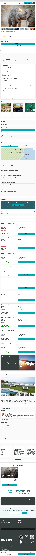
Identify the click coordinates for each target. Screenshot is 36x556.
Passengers (3, 215)
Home (1, 31)
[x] (4, 540)
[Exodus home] (3, 3)
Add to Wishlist (18, 45)
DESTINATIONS (20, 522)
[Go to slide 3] (12, 394)
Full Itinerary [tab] (26, 145)
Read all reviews (18, 459)
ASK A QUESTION (27, 3)
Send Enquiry (18, 129)
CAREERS (19, 524)
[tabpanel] (18, 171)
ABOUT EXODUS (3, 524)
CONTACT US (3, 520)
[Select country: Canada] (28, 1)
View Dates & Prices (18, 43)
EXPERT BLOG (20, 520)
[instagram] (6, 540)
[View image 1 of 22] (3, 29)
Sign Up (24, 513)
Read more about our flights (18, 207)
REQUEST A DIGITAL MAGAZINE (5, 522)
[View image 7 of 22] (32, 29)
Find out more (30, 92)
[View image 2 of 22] (7, 29)
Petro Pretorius (7, 413)
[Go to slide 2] (7, 394)
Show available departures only (7, 213)
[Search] (19, 3)
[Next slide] (34, 110)
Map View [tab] (9, 145)
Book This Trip (29, 233)
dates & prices (26, 554)
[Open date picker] (34, 211)
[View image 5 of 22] (22, 29)
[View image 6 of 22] (27, 29)
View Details (5, 368)
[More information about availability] (4, 229)
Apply (18, 219)
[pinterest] (9, 540)
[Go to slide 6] (27, 394)
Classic (8, 71)
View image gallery (32, 26)
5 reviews (9, 36)
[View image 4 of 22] (17, 29)
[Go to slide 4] (17, 394)
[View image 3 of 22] (12, 29)
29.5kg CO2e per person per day (12, 78)
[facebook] (2, 540)
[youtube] (11, 540)
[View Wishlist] (21, 3)
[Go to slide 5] (22, 394)
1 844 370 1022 (22, 3)
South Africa (8, 59)
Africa (4, 31)
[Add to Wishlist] (16, 468)
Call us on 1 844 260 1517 (17, 205)
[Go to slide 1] (3, 394)
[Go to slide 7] (32, 394)
